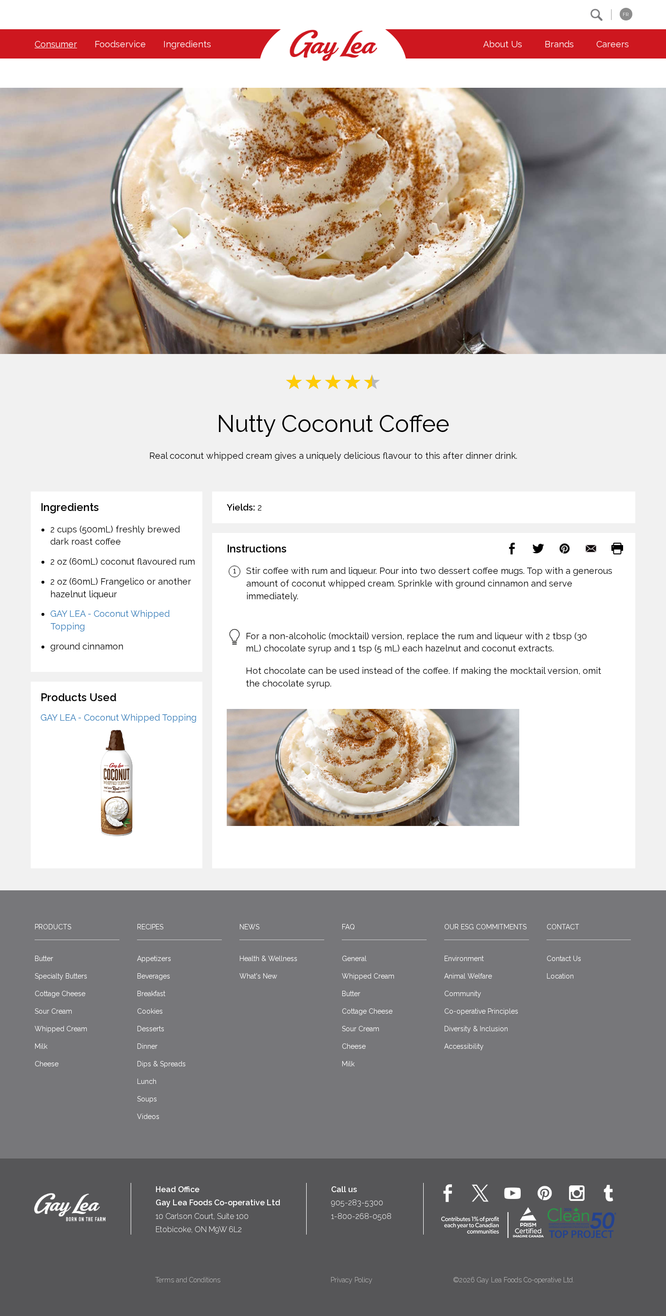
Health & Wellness (268, 958)
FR (625, 14)
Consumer (56, 44)
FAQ (348, 927)
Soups (147, 1099)
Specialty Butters (61, 976)
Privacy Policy (351, 1280)
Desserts (150, 1029)
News (249, 927)
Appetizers (154, 958)
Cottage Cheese (60, 994)
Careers (612, 44)
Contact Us (564, 958)
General (354, 958)
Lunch (147, 1081)
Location (560, 976)
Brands (559, 44)
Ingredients (187, 44)
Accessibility (464, 1046)
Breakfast (151, 994)
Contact (563, 927)
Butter (44, 958)
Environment (464, 958)
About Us (502, 44)
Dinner (147, 1046)
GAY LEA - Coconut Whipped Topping (118, 717)
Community (462, 994)
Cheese (47, 1064)
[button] (596, 14)
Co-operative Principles (481, 1011)
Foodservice (120, 44)
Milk (41, 1046)
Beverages (153, 976)
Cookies (150, 1011)
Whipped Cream (61, 1029)
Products (53, 927)
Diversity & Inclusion (476, 1029)
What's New (258, 976)
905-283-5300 (357, 1202)
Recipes (150, 927)
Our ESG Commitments (485, 927)
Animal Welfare (468, 976)
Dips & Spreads (161, 1064)
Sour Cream (53, 1011)
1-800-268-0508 (361, 1216)
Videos (148, 1116)
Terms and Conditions (187, 1280)
